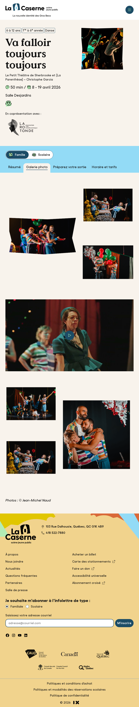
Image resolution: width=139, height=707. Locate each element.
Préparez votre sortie (69, 167)
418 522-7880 (55, 532)
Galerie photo (37, 167)
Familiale (17, 606)
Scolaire (44, 154)
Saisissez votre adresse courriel (28, 615)
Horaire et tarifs (104, 167)
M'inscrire (124, 623)
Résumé (14, 167)
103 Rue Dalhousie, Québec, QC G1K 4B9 (72, 527)
